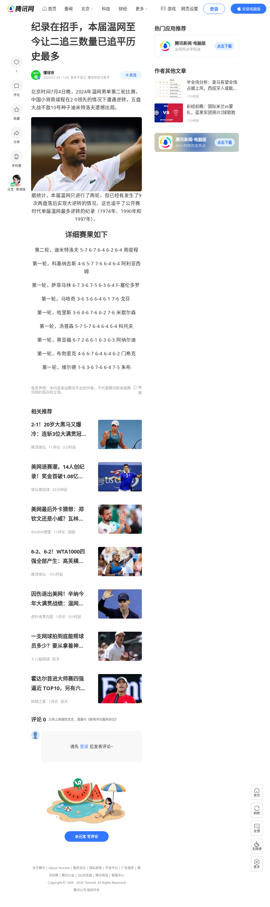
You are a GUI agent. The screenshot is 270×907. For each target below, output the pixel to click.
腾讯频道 (101, 875)
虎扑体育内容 (42, 617)
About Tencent (59, 868)
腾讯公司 (80, 890)
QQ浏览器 (85, 875)
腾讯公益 (68, 875)
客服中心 (118, 875)
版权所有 (93, 890)
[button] (224, 46)
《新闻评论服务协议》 (102, 719)
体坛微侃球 (40, 489)
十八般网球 (40, 659)
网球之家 (38, 701)
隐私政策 (95, 868)
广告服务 (127, 868)
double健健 (41, 532)
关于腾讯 (38, 868)
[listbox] (86, 555)
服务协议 (79, 868)
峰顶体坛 (38, 447)
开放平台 (111, 868)
